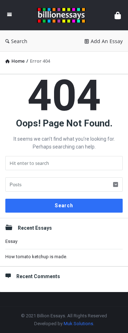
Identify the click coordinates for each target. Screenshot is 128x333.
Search (19, 41)
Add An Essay (107, 41)
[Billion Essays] (63, 15)
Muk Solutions (78, 323)
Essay (11, 241)
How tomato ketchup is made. (36, 256)
